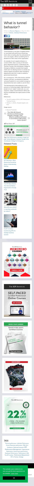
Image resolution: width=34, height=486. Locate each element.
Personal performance (10, 443)
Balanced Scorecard (18, 447)
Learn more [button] (14, 473)
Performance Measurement (21, 455)
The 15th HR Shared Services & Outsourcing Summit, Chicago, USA (15, 114)
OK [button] (14, 478)
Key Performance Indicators (15, 137)
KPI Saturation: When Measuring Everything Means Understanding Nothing (10, 163)
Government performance (20, 451)
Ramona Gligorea (15, 31)
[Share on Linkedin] (11, 36)
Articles (11, 32)
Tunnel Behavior (11, 139)
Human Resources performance (14, 445)
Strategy (21, 457)
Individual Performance (20, 32)
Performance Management (13, 449)
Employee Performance (11, 453)
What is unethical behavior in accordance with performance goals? (18, 118)
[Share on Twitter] (8, 36)
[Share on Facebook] (5, 36)
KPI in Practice (14, 457)
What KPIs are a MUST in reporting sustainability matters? (10, 209)
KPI (25, 447)
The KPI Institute (9, 455)
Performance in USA (23, 453)
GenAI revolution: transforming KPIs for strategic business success (10, 231)
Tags (6, 440)
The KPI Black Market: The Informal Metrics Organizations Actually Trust (10, 186)
